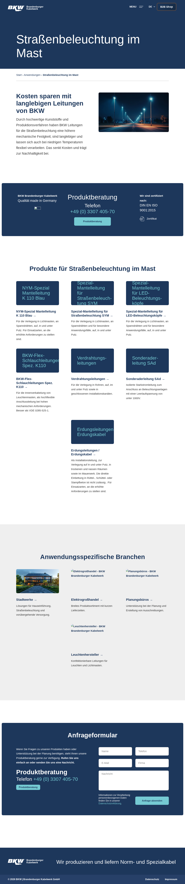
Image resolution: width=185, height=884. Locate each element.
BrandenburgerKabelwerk (34, 8)
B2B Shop (166, 6)
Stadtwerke (24, 599)
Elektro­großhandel (85, 599)
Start (19, 75)
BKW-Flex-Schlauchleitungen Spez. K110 (34, 383)
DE (150, 7)
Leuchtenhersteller (85, 654)
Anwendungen (32, 75)
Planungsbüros (137, 599)
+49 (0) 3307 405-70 (92, 211)
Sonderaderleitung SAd (143, 379)
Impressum (171, 879)
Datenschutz (152, 879)
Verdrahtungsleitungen (88, 379)
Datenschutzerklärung (110, 803)
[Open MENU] (141, 7)
